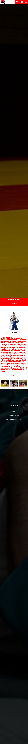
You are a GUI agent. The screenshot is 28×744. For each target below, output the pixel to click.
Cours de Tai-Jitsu (14, 411)
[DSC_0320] (23, 383)
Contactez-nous (14, 303)
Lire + (14, 375)
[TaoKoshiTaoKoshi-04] (5, 383)
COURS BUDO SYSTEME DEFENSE (14, 415)
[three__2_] (14, 383)
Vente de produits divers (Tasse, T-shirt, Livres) (14, 420)
